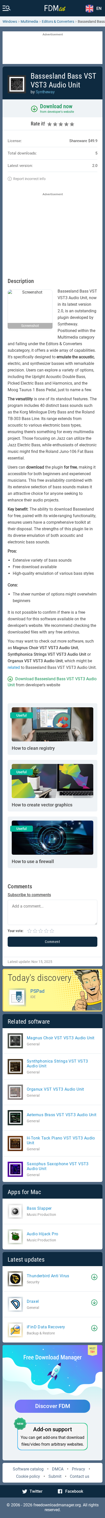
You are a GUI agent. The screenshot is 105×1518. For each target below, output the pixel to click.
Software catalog (28, 1469)
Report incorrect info (29, 179)
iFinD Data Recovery (46, 1327)
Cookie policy (28, 1476)
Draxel (33, 1301)
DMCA (57, 1469)
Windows (10, 21)
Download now (56, 106)
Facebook (74, 1491)
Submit (54, 1476)
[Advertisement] (52, 48)
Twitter (36, 1491)
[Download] (94, 1277)
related (14, 667)
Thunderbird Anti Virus (48, 1275)
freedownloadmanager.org (57, 1505)
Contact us (79, 1476)
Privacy (78, 1469)
